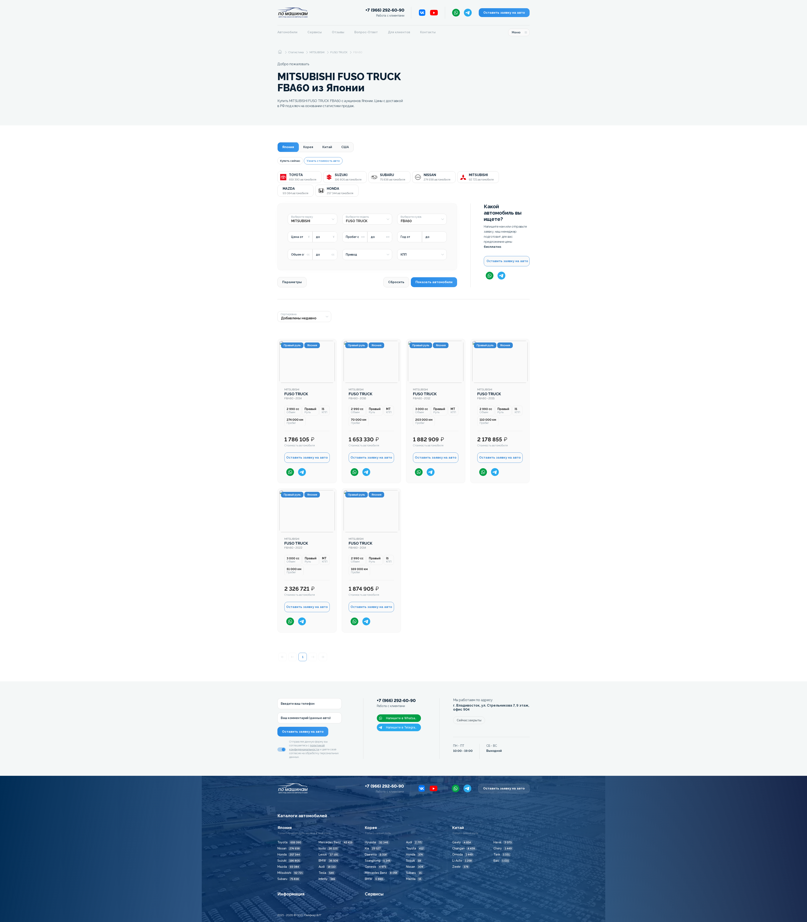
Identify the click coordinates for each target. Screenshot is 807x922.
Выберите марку (302, 216)
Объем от (298, 254)
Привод (351, 254)
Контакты (428, 32)
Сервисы (314, 32)
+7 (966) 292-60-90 (384, 12)
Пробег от (353, 237)
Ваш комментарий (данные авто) (306, 718)
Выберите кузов (411, 216)
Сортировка (289, 314)
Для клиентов (399, 32)
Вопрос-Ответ (366, 32)
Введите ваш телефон (298, 703)
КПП (404, 254)
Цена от (297, 237)
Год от (405, 237)
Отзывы (338, 32)
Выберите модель (357, 216)
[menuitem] (289, 32)
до (318, 237)
